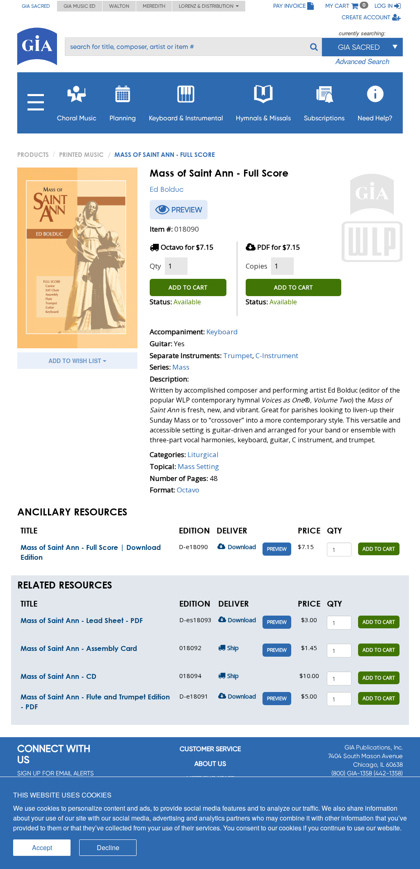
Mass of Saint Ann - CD (58, 676)
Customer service (210, 749)
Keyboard (222, 331)
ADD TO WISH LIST (75, 360)
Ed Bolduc (167, 189)
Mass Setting (198, 466)
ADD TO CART (188, 287)
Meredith (154, 6)
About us (210, 764)
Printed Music (81, 154)
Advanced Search (362, 61)
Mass (180, 367)
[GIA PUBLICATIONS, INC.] (37, 45)
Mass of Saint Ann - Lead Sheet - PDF (82, 620)
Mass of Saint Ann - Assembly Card (79, 648)
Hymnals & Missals (263, 118)
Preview (277, 549)
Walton (119, 6)
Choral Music (76, 118)
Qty (155, 266)
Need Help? (375, 118)
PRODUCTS (33, 154)
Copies (256, 266)
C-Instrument (277, 355)
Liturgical (203, 454)
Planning (123, 118)
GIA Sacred (36, 6)
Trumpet (237, 355)
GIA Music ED (80, 6)
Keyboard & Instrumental (186, 118)
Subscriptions (324, 118)
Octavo (188, 489)
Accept (42, 847)
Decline (108, 847)
